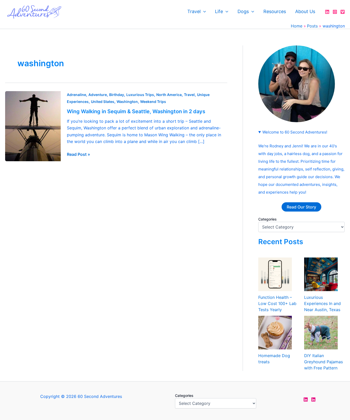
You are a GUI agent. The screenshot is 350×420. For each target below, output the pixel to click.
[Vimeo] (342, 11)
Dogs (243, 11)
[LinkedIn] (327, 11)
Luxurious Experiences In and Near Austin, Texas (322, 303)
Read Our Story (301, 206)
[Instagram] (335, 11)
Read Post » (78, 154)
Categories (267, 219)
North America (169, 94)
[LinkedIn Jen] (305, 399)
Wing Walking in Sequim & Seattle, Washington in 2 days (136, 111)
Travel (194, 11)
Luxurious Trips (140, 94)
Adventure (97, 94)
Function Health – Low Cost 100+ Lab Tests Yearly (277, 303)
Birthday (116, 94)
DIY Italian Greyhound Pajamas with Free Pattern (323, 361)
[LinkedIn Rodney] (313, 399)
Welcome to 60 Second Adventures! (294, 132)
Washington (127, 101)
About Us (305, 11)
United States (102, 101)
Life (219, 11)
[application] (203, 11)
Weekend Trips (153, 101)
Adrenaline (76, 94)
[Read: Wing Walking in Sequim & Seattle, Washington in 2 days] (33, 125)
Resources (274, 11)
